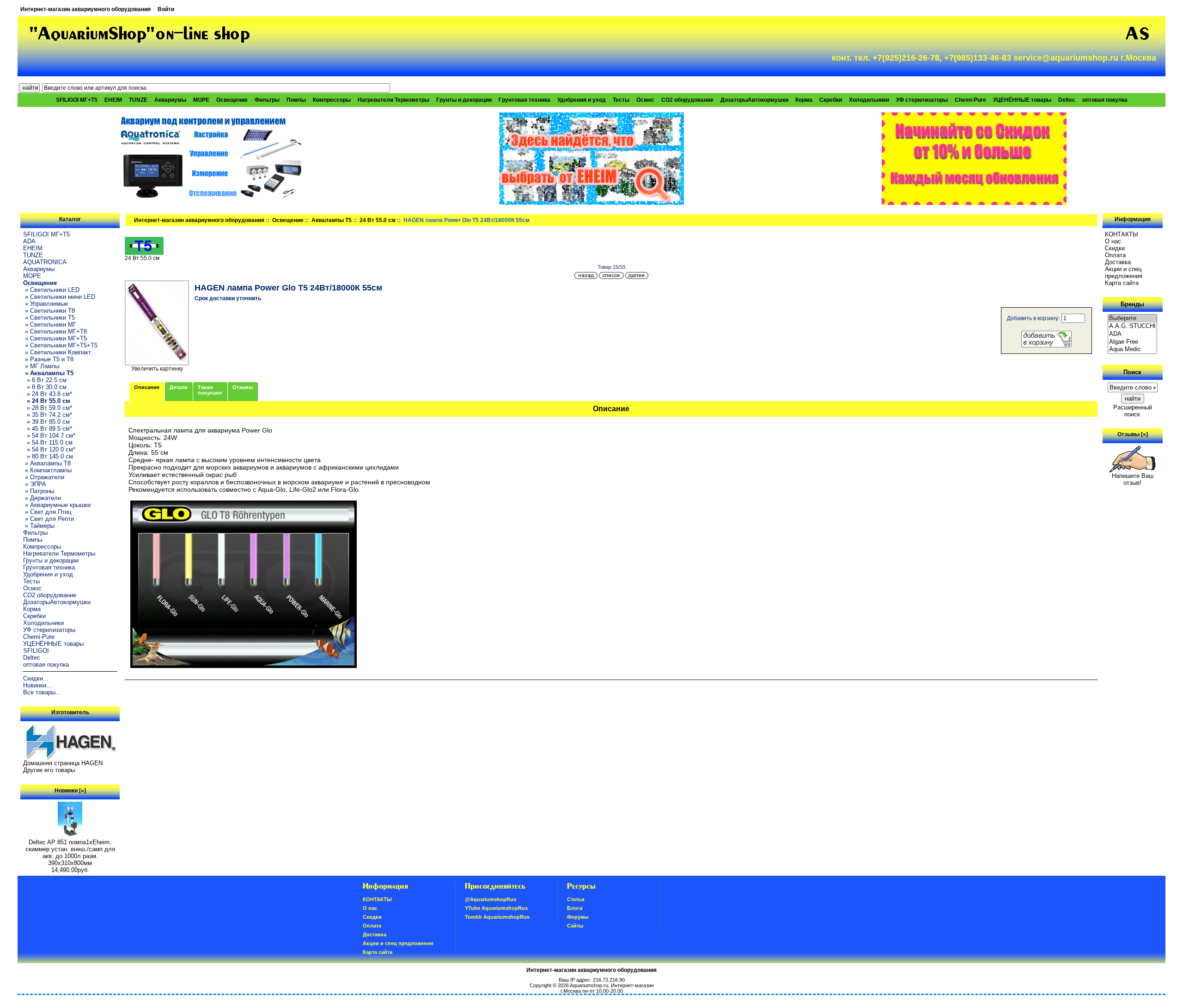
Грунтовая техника (524, 100)
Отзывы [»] (1132, 434)
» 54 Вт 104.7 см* (49, 435)
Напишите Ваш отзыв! (1132, 479)
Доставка (1118, 262)
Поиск (1132, 372)
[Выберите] (1132, 318)
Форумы (577, 917)
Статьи (576, 899)
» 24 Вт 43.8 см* (47, 393)
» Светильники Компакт (57, 352)
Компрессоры (332, 100)
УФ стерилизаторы (922, 100)
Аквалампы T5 (331, 220)
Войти (166, 9)
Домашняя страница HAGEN (63, 763)
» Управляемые (45, 303)
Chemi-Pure (970, 100)
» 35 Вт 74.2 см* (47, 414)
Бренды (1132, 304)
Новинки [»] (70, 790)
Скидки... (36, 678)
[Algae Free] (1132, 342)
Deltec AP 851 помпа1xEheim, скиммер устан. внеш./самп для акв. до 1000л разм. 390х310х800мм (70, 852)
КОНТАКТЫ (1121, 234)
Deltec (1066, 100)
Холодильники (869, 100)
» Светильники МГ (49, 324)
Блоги (575, 908)
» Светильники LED (51, 289)
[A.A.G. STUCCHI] (1132, 326)
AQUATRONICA (45, 262)
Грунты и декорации (464, 100)
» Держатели (42, 498)
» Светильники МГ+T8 (55, 331)
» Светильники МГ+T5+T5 (60, 345)
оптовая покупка (1105, 100)
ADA (29, 241)
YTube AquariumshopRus (496, 908)
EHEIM (113, 100)
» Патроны (38, 491)
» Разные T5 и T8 (48, 359)
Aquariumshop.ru (589, 985)
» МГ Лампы (41, 366)
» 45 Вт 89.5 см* (47, 428)
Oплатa (1115, 255)
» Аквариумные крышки (57, 504)
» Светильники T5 (49, 317)
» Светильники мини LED (59, 296)
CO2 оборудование (687, 100)
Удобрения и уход (581, 100)
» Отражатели (43, 477)
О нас (1113, 241)
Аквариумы (170, 100)
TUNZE (138, 100)
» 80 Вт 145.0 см (48, 456)
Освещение (288, 220)
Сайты (575, 925)
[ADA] (1132, 334)
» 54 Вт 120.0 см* (49, 449)
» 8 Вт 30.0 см (45, 386)
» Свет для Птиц (47, 511)
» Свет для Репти (48, 518)
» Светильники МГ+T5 (55, 338)
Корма (803, 100)
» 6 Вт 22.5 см (45, 380)
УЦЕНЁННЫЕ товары (1022, 100)
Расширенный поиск (1132, 411)
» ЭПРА (34, 484)
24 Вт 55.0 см (378, 220)
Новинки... (37, 685)
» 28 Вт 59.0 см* (47, 407)
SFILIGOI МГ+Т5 (77, 100)
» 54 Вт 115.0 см (48, 442)
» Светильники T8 (49, 310)
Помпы (296, 100)
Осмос (645, 100)
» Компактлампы (47, 470)
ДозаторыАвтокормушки (754, 100)
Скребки (830, 100)
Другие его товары (49, 770)
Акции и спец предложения (1123, 272)
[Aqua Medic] (1132, 349)
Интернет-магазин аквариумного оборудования (85, 9)
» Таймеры (39, 525)
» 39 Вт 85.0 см (46, 421)
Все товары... (42, 692)
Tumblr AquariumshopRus (497, 917)
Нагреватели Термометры (393, 100)
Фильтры (267, 100)
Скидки (1115, 248)
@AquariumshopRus (490, 899)
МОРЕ (201, 100)
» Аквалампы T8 (47, 463)
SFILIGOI (36, 650)
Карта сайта (1122, 282)
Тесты (621, 100)
